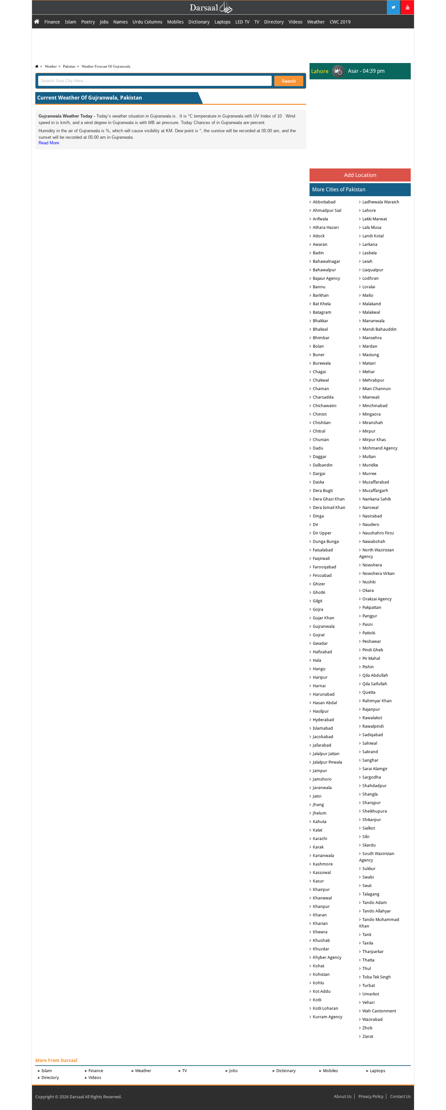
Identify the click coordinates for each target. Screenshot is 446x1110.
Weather (316, 21)
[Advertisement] (223, 44)
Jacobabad (323, 736)
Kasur (318, 881)
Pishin (368, 666)
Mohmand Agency (379, 448)
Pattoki (368, 632)
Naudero (370, 524)
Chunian (321, 439)
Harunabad (324, 694)
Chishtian (322, 422)
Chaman (321, 388)
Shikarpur (371, 819)
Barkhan (321, 295)
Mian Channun (376, 388)
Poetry (88, 21)
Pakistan (69, 66)
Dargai (319, 473)
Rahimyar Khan (377, 700)
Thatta (368, 960)
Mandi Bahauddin (379, 329)
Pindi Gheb (372, 649)
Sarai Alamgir (375, 768)
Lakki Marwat (374, 218)
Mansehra (372, 337)
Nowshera (372, 565)
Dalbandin (323, 465)
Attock (319, 235)
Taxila (367, 943)
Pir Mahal (371, 658)
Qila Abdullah (375, 675)
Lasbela (369, 252)
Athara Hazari (326, 227)
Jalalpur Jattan (326, 753)
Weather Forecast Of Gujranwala (106, 66)
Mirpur (368, 431)
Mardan (369, 346)
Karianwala (323, 855)
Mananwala (373, 320)
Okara (368, 590)
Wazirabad (372, 1019)
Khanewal (322, 898)
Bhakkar (320, 320)
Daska (318, 482)
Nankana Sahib (376, 499)
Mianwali (370, 397)
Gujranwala (324, 626)
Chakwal (321, 380)
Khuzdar (321, 948)
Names (120, 21)
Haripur (320, 677)
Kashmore (323, 864)
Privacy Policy (370, 1096)
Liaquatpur (372, 269)
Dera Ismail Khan (329, 507)
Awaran (320, 244)
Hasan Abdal (325, 702)
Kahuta (320, 821)
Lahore (369, 210)
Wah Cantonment (379, 1010)
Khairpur (321, 889)
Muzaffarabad (375, 482)
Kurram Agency (327, 1016)
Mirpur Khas (374, 439)
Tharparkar (373, 951)
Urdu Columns (147, 21)
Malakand (371, 303)
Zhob (367, 1027)
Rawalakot (372, 717)
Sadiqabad (372, 734)
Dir (315, 524)
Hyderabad (323, 719)
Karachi (320, 838)
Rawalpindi (373, 726)
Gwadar (320, 643)
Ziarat (367, 1036)
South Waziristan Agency (376, 857)
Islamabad (323, 728)
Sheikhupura (374, 811)
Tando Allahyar (376, 911)
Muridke (370, 465)
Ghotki (319, 592)
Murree (369, 473)
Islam (70, 21)
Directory (274, 21)
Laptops (223, 21)
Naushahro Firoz (378, 533)
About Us (343, 1096)
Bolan (318, 346)
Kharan (320, 914)
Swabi (368, 877)
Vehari (368, 1002)
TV (256, 21)
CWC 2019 (340, 21)
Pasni (367, 624)
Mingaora (371, 414)
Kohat (318, 965)
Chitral (319, 431)
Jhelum (320, 813)
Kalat (317, 830)
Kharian (320, 923)
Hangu (319, 668)
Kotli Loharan (325, 1008)
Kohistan (321, 974)
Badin (318, 252)
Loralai (368, 286)
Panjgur (369, 615)
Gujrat (319, 634)
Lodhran (370, 278)
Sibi (365, 836)
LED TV (242, 21)
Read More (49, 142)
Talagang (370, 894)
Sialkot (368, 828)
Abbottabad (324, 201)
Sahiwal (369, 743)
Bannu (319, 286)
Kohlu (318, 982)
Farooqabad (324, 566)
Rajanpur (371, 709)
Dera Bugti (323, 490)
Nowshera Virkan (378, 573)
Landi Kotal (373, 235)
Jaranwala (322, 787)
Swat (367, 885)
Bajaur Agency (326, 278)
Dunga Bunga (326, 541)
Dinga (318, 516)
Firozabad (322, 575)
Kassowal (322, 872)
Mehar (368, 371)
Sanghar (370, 760)
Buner (319, 354)
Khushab (321, 940)
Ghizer (319, 583)
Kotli (317, 999)
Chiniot (320, 414)
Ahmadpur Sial (327, 210)
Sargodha (371, 777)
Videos (295, 21)
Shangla (370, 794)
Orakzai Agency (376, 598)
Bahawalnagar (326, 261)
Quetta (368, 692)
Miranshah (372, 422)
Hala (317, 660)
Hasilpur (321, 711)
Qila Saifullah (374, 683)
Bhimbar (321, 337)
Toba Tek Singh (376, 977)
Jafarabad (322, 745)
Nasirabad (372, 516)
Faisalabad (323, 549)
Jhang (318, 804)
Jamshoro (322, 779)
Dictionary (199, 21)
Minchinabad (375, 405)
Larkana (369, 244)
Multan (369, 456)
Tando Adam (374, 902)
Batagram (322, 312)
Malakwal (371, 312)
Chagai (319, 371)
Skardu (369, 845)
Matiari (368, 363)
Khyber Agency (327, 957)
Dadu (318, 448)
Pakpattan (371, 607)
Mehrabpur (373, 380)
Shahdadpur (374, 785)
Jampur (320, 770)
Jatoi (317, 796)
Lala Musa (371, 227)
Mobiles (175, 21)
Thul (366, 968)
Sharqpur (371, 802)
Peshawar (371, 641)
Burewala (322, 363)
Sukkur (368, 868)
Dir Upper (322, 533)
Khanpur (321, 906)
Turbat (368, 985)
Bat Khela (322, 303)
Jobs (104, 21)
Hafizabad (322, 651)
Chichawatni (324, 405)
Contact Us (400, 1096)
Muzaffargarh (375, 490)
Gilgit (317, 600)
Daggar (320, 456)
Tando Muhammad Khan (379, 922)
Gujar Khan (323, 617)
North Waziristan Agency (376, 553)
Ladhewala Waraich (380, 201)
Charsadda (323, 397)
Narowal (370, 507)
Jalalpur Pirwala (327, 762)
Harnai (319, 685)
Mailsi (367, 295)
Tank (366, 934)
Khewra (320, 931)
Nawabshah (373, 541)
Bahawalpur (324, 269)
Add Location (360, 175)
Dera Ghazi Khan (329, 499)
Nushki (368, 581)
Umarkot (370, 993)
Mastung (370, 354)
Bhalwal (320, 329)
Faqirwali (321, 558)
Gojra (318, 609)
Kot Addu (322, 991)
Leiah (367, 261)
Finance (52, 21)
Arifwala (320, 218)
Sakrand (370, 751)
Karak (318, 847)
